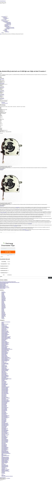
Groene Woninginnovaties (5, 447)
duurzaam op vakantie (3, 285)
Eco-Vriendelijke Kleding (5, 363)
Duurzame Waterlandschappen (5, 359)
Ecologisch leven (4, 19)
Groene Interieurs (4, 414)
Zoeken (1, 276)
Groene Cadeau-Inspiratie (5, 392)
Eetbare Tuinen (4, 371)
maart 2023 (3, 311)
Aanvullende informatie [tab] (5, 103)
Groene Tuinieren (4, 436)
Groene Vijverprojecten (5, 442)
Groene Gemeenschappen (5, 407)
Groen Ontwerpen (4, 382)
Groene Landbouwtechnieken (5, 415)
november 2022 (4, 314)
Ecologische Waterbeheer (5, 370)
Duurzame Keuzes (4, 345)
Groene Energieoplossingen (5, 401)
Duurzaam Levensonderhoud (5, 332)
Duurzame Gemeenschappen (5, 342)
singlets (6, 29)
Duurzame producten (4, 20)
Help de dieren (5, 30)
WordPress (8, 478)
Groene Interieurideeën (5, 413)
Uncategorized (3, 467)
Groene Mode (3, 422)
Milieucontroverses (4, 454)
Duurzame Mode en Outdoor (5, 350)
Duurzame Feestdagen (4, 341)
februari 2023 (3, 312)
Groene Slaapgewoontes (5, 428)
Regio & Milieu (4, 464)
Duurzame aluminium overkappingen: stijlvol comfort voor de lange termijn (9, 282)
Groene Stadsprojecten (4, 431)
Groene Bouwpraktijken (5, 390)
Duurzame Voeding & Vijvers (5, 357)
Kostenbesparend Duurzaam (5, 452)
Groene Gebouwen (4, 406)
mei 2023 (3, 310)
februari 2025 (3, 296)
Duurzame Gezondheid (5, 344)
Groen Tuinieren (4, 383)
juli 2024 (3, 301)
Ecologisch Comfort (4, 366)
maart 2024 (3, 303)
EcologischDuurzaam (3, 477)
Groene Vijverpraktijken (5, 441)
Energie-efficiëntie (4, 377)
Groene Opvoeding (4, 426)
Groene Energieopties (4, 402)
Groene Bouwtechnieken (5, 391)
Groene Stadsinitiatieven (5, 429)
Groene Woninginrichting (5, 448)
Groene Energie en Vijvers (5, 400)
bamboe (3, 322)
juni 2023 (3, 309)
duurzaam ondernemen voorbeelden (4, 287)
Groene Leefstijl (4, 418)
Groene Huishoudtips (4, 409)
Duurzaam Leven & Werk (5, 331)
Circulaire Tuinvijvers (4, 326)
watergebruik (3, 471)
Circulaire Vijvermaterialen (5, 327)
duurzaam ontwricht (2, 288)
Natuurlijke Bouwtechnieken (5, 458)
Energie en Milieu (4, 374)
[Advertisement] (26, 9)
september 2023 (4, 307)
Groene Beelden (4, 385)
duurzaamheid (17, 207)
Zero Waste (3, 472)
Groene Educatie (4, 398)
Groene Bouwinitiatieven (5, 387)
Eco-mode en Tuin (4, 362)
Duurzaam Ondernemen (5, 333)
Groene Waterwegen (4, 444)
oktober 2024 (3, 299)
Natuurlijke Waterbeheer (5, 461)
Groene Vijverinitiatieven (5, 439)
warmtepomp (3, 468)
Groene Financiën (4, 404)
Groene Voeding (4, 443)
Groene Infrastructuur (4, 410)
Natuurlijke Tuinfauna (4, 460)
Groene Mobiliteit (4, 421)
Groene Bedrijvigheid (4, 384)
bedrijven (3, 323)
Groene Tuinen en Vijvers (5, 435)
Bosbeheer (3, 324)
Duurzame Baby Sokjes (8, 24)
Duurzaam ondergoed (7, 22)
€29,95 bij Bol (2, 169)
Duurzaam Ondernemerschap (5, 334)
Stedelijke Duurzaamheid (5, 466)
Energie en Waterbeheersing (5, 375)
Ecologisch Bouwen (4, 365)
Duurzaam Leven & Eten (5, 330)
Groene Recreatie (4, 427)
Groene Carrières (4, 394)
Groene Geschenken (4, 408)
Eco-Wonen (3, 364)
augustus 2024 (3, 300)
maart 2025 (3, 295)
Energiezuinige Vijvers (4, 379)
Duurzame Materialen (4, 347)
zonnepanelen (5, 17)
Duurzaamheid (3, 16)
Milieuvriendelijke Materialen (5, 455)
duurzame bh (6, 25)
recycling (3, 463)
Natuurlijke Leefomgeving (5, 459)
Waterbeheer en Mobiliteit (5, 470)
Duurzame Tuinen (4, 354)
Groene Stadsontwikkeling (5, 430)
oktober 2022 (3, 315)
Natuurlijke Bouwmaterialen (5, 457)
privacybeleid (10, 254)
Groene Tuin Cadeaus (4, 433)
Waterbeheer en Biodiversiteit (5, 469)
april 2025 (3, 294)
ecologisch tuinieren (4, 368)
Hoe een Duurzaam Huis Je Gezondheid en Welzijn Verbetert (8, 281)
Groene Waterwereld (4, 445)
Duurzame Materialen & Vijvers (6, 348)
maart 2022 (3, 318)
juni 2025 (3, 293)
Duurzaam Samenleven (5, 335)
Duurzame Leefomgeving (5, 346)
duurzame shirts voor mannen (10, 27)
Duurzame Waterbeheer (5, 358)
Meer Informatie (2, 83)
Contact (3, 32)
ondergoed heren (8, 23)
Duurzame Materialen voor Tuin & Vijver (7, 349)
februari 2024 (3, 304)
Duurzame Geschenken (5, 343)
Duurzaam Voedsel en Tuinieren (6, 337)
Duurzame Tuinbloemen (5, 353)
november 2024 (4, 298)
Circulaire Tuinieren (4, 325)
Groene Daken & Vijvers (5, 397)
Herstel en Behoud (4, 450)
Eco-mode (3, 361)
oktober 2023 (3, 306)
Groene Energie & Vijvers (5, 399)
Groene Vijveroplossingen (5, 440)
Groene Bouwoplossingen (5, 389)
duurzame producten (5, 18)
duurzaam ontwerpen (3, 284)
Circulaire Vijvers (4, 328)
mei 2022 (3, 317)
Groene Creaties (4, 395)
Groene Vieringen (4, 438)
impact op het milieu (3, 212)
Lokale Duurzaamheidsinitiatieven (6, 453)
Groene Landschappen (4, 416)
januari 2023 (3, 313)
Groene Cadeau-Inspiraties (5, 393)
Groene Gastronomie (4, 405)
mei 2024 (3, 302)
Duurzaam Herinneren (4, 329)
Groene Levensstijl (4, 419)
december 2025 (4, 292)
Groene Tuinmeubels (4, 437)
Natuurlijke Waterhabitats (5, 462)
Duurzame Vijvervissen (5, 356)
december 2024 (4, 297)
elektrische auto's (4, 372)
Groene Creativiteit (4, 396)
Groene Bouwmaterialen (5, 388)
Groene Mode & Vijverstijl (5, 424)
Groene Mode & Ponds (5, 423)
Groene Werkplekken (4, 446)
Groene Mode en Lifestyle (5, 425)
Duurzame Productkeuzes (5, 352)
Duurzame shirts (7, 26)
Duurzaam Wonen (4, 339)
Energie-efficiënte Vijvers (5, 376)
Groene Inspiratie (4, 412)
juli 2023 (3, 308)
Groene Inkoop (4, 411)
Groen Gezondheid (4, 381)
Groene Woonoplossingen (5, 449)
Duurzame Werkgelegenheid (5, 360)
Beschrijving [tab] (3, 102)
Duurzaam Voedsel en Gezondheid (6, 336)
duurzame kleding (5, 21)
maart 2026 (3, 291)
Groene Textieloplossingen (5, 432)
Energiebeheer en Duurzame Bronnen (6, 378)
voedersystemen (7, 31)
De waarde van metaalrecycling (4, 283)
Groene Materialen (4, 420)
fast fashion (3, 380)
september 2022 (4, 316)
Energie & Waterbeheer (5, 373)
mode (2, 456)
